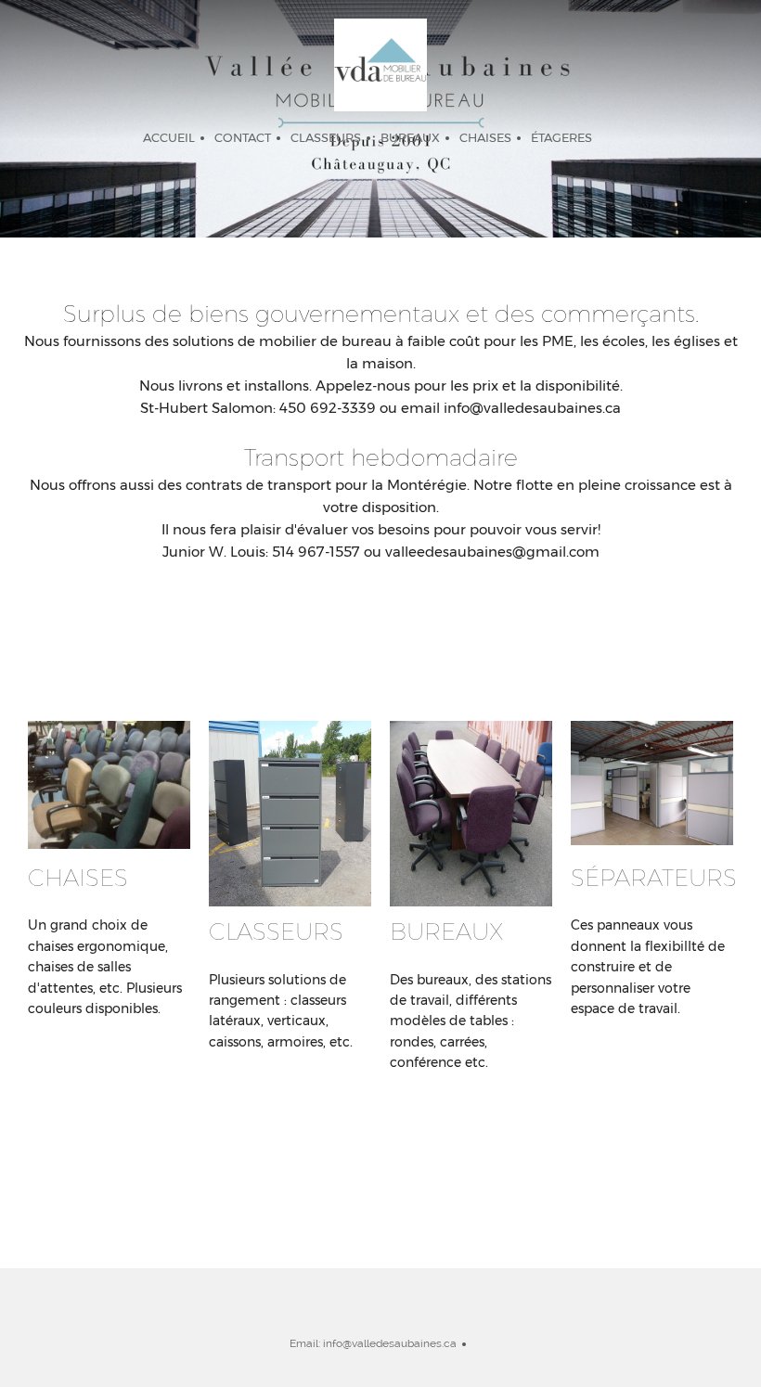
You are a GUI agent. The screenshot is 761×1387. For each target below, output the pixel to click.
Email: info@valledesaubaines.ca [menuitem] (373, 1343)
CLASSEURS (276, 931)
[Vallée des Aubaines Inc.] (380, 65)
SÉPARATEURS (654, 878)
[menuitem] (169, 138)
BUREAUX (447, 931)
